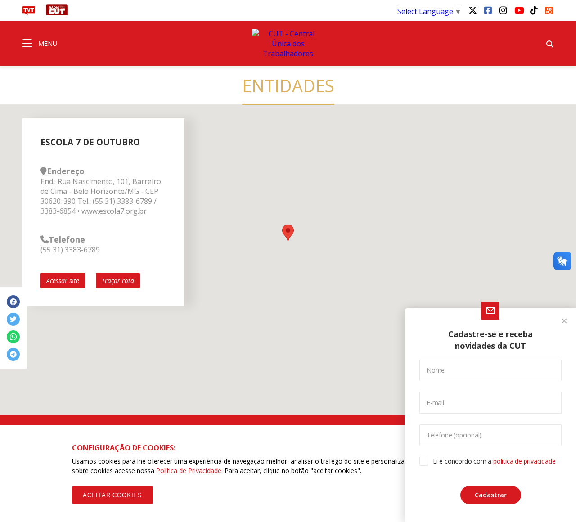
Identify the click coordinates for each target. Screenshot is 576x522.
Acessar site (62, 280)
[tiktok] (533, 9)
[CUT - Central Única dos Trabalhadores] (288, 43)
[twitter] (472, 9)
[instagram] (503, 9)
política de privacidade (524, 461)
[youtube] (518, 9)
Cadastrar (491, 494)
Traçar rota (118, 280)
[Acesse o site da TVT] (28, 13)
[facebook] (487, 9)
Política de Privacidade (188, 470)
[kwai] (549, 9)
